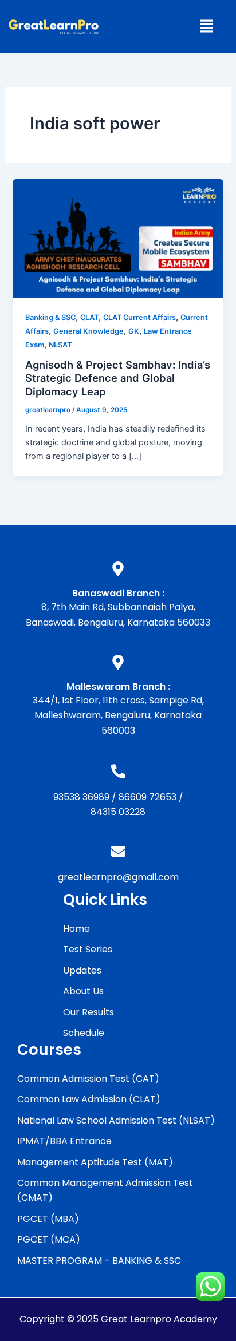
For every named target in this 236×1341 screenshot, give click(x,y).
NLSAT (60, 345)
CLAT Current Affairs (139, 317)
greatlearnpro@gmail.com (118, 877)
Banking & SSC (50, 317)
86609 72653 (147, 797)
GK (133, 331)
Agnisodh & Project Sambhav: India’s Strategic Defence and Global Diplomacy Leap (117, 378)
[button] (206, 26)
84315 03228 (118, 811)
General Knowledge (88, 331)
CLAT (89, 317)
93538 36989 (81, 797)
